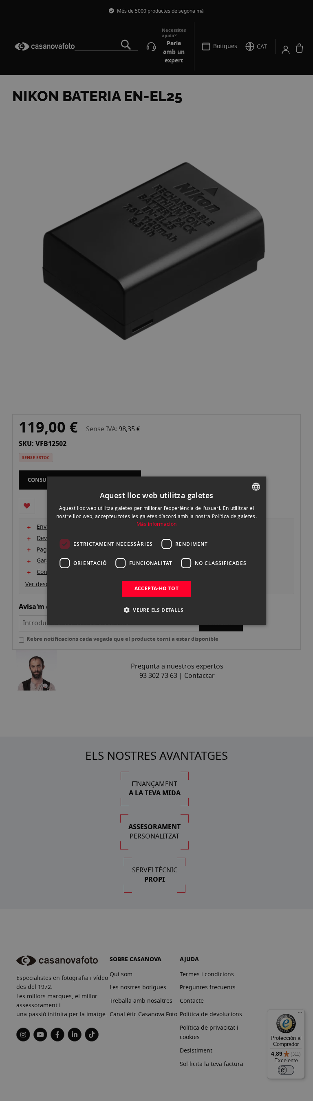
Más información (157, 524)
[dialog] (156, 550)
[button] (156, 610)
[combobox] (256, 486)
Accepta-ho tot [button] (156, 588)
